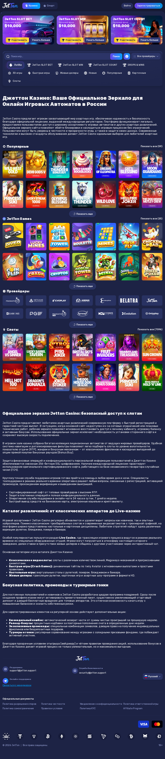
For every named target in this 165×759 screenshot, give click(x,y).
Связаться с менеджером (17, 685)
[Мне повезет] (127, 56)
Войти (127, 5)
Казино (33, 5)
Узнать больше (41, 40)
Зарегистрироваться (148, 5)
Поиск (116, 56)
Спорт (51, 5)
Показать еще (84, 214)
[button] (74, 45)
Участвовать (19, 40)
